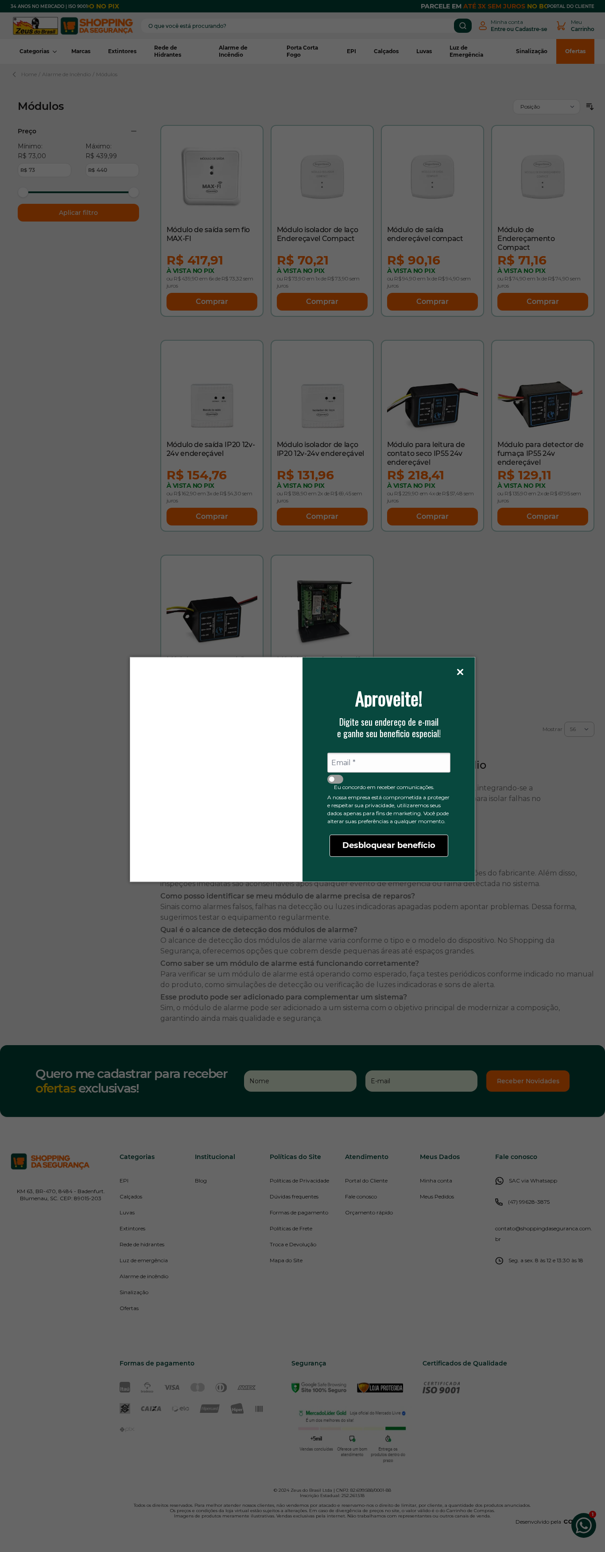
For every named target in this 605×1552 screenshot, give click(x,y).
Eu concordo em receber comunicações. (384, 786)
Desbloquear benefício (388, 845)
